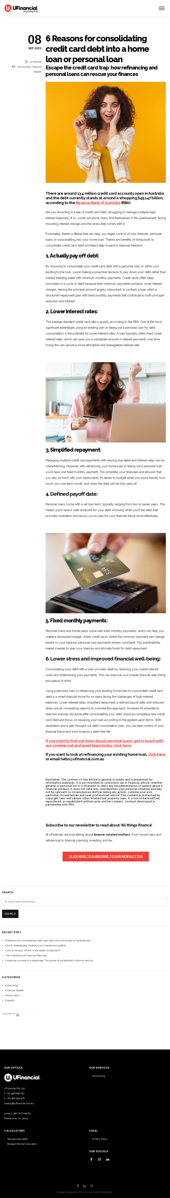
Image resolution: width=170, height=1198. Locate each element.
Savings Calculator (17, 1138)
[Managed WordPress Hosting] (17, 1013)
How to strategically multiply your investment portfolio (35, 945)
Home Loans (12, 995)
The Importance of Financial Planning (25, 955)
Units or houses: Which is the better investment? (33, 950)
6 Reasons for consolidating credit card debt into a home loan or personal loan (48, 940)
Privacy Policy (100, 1138)
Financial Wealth (14, 990)
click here (156, 754)
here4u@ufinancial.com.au (19, 1103)
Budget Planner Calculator (22, 1143)
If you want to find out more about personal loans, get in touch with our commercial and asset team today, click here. (104, 743)
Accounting (23, 66)
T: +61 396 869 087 (14, 1093)
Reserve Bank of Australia (98, 203)
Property (10, 1000)
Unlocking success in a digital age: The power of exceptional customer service (49, 960)
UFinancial (35, 61)
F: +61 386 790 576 (14, 1098)
